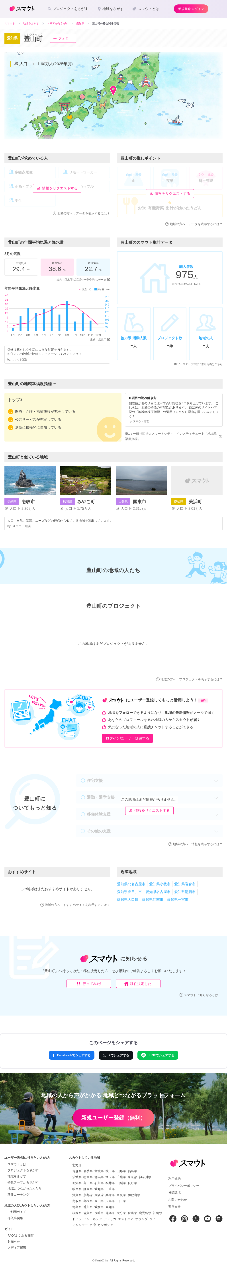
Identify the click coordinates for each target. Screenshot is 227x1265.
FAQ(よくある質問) (21, 1235)
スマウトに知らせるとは (201, 995)
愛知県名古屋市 (158, 892)
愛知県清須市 (185, 892)
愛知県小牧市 (159, 884)
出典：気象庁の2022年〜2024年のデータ (81, 279)
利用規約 (174, 1178)
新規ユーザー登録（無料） (113, 1118)
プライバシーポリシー (183, 1185)
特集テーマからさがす (23, 1182)
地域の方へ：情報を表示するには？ (198, 844)
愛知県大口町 (127, 899)
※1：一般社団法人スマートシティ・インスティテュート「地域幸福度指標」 (171, 436)
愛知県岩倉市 (185, 884)
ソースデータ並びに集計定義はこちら (200, 364)
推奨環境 (174, 1192)
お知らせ (14, 1241)
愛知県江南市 (152, 899)
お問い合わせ (177, 1199)
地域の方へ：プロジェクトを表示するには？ (191, 679)
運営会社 (174, 1207)
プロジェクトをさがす (23, 1170)
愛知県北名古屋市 (131, 884)
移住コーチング (18, 1194)
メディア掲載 (17, 1247)
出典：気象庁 (98, 339)
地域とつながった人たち (25, 1188)
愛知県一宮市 (177, 899)
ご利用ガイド (17, 1212)
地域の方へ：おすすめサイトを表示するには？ (77, 905)
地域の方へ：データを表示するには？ (83, 213)
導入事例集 (15, 1218)
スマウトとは (17, 1164)
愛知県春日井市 (129, 892)
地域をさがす (17, 1176)
